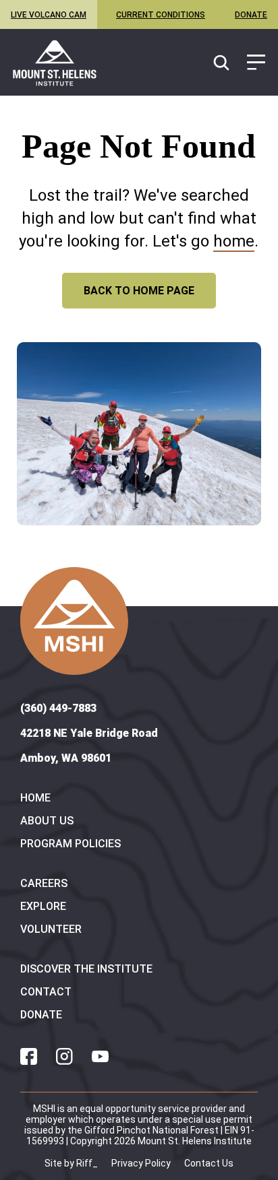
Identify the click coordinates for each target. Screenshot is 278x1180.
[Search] (223, 63)
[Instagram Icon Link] (64, 1056)
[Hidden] (256, 63)
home (233, 241)
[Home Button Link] (74, 621)
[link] (54, 63)
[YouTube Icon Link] (100, 1056)
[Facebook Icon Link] (28, 1056)
